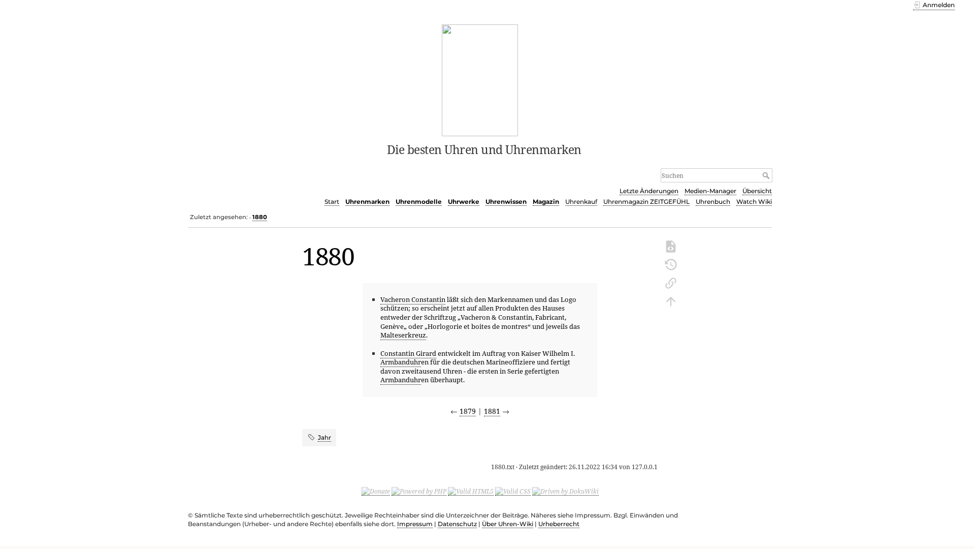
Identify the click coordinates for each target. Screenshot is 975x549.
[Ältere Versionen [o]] (670, 264)
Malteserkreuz (403, 335)
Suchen (767, 175)
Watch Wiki (754, 201)
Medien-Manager (710, 191)
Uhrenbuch (713, 201)
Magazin (546, 201)
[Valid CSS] (513, 491)
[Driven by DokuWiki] (565, 491)
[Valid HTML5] (471, 491)
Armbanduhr (400, 362)
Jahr (324, 437)
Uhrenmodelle (419, 201)
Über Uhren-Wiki (507, 524)
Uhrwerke (463, 201)
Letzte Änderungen (649, 191)
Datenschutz (457, 524)
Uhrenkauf (581, 201)
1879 (468, 411)
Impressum (415, 524)
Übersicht (757, 191)
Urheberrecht (558, 524)
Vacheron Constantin (412, 299)
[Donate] (376, 491)
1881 (492, 411)
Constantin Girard (408, 353)
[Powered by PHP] (419, 491)
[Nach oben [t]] (670, 300)
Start (331, 201)
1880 (259, 217)
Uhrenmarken (367, 201)
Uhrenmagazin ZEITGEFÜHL (646, 201)
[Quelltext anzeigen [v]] (670, 245)
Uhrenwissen (506, 201)
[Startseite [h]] (480, 79)
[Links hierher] (670, 282)
